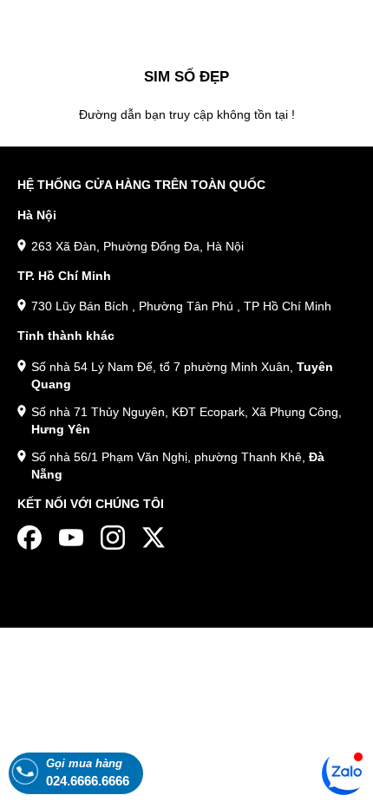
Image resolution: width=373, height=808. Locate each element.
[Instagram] (113, 537)
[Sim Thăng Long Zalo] (343, 772)
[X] (154, 537)
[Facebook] (29, 537)
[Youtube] (71, 537)
